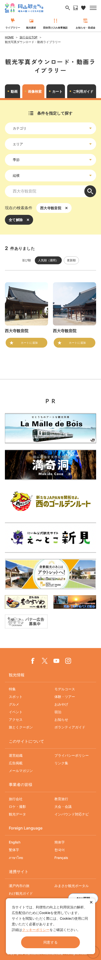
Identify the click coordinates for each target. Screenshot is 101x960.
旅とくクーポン (21, 727)
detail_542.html (26, 315)
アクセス (16, 719)
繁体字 (14, 850)
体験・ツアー (64, 696)
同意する (50, 942)
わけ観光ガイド (21, 893)
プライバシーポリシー (71, 755)
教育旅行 (61, 799)
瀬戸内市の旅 (19, 886)
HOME (9, 37)
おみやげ (61, 704)
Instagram (68, 661)
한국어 (59, 850)
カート (57, 91)
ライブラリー (12, 27)
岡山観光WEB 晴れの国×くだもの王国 (24, 8)
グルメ (14, 704)
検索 (90, 191)
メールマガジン (21, 770)
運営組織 (16, 755)
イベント (16, 712)
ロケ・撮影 (17, 806)
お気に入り (83, 8)
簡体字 (59, 842)
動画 (14, 91)
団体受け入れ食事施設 (55, 27)
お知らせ (61, 719)
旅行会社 (16, 799)
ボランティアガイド (69, 727)
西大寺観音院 (50, 208)
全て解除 (16, 220)
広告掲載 (16, 763)
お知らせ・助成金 (85, 27)
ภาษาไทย (16, 858)
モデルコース (64, 689)
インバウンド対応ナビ (71, 814)
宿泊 (57, 712)
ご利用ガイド (83, 91)
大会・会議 (63, 806)
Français (61, 858)
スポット (16, 696)
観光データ (17, 814)
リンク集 (61, 763)
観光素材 (31, 27)
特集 (12, 689)
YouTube (56, 661)
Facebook (33, 661)
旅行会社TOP (29, 37)
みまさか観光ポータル (71, 886)
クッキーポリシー (36, 930)
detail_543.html (74, 315)
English (14, 842)
